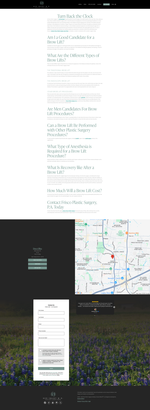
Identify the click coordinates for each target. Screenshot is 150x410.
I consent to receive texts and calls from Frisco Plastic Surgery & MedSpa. (52, 353)
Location (99, 4)
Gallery (80, 4)
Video (85, 4)
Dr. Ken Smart (62, 19)
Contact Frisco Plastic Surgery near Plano (59, 31)
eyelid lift (83, 97)
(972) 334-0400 (53, 372)
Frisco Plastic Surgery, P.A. (71, 101)
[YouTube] (52, 402)
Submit (51, 368)
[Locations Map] (112, 256)
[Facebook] (48, 402)
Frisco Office (37, 248)
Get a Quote (106, 4)
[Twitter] (60, 402)
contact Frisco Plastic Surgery (68, 211)
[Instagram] (56, 402)
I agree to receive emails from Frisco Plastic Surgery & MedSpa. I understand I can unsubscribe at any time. (52, 361)
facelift (77, 138)
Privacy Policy (85, 401)
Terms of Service (52, 375)
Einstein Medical (80, 398)
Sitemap (79, 401)
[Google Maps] (45, 402)
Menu (113, 4)
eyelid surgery (88, 138)
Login (89, 401)
